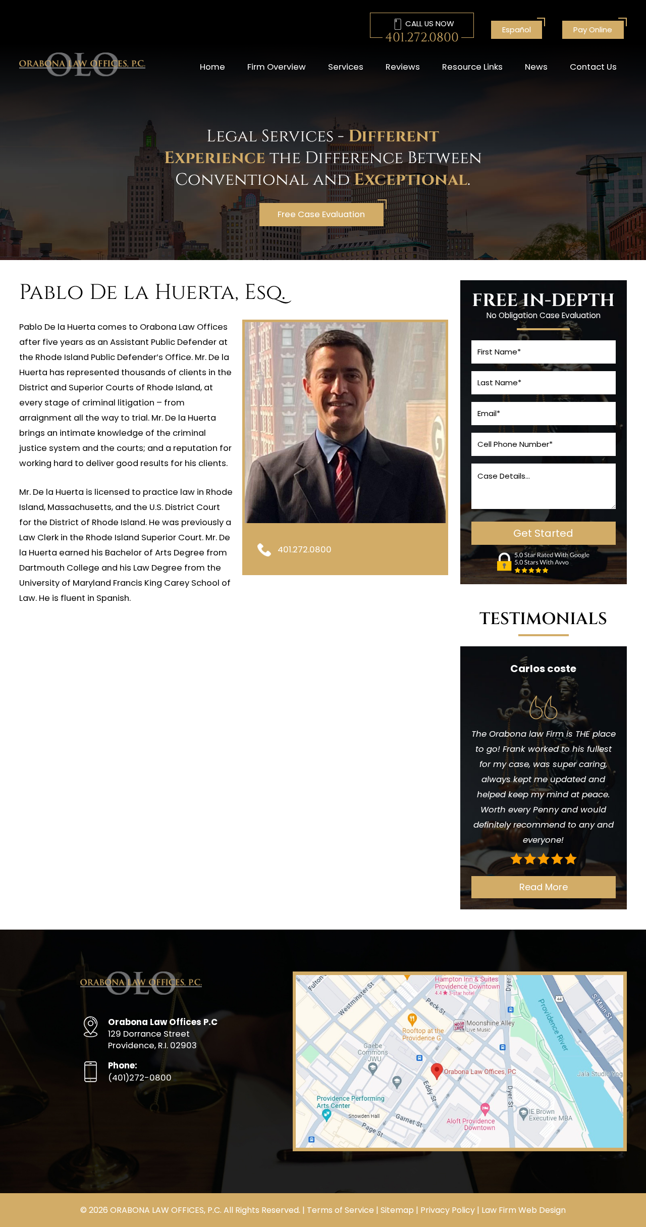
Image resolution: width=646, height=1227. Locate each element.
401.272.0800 (422, 38)
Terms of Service (340, 1210)
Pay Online (592, 29)
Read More (543, 887)
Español (516, 29)
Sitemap (397, 1210)
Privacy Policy (447, 1210)
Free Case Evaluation (321, 214)
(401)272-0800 (140, 1071)
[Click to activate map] (459, 1145)
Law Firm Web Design (523, 1210)
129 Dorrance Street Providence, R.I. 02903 (163, 1034)
